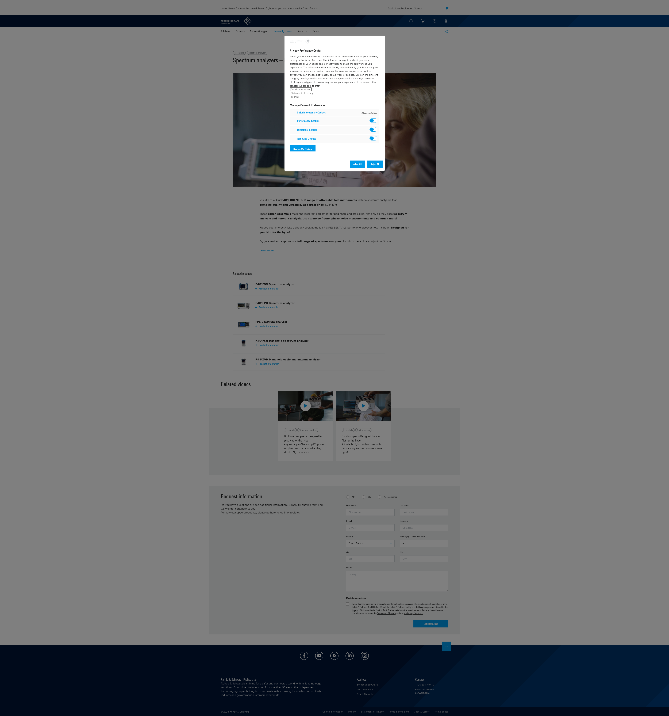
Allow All (357, 164)
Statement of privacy (302, 93)
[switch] (373, 120)
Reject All (375, 164)
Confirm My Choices (302, 148)
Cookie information (301, 89)
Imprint (295, 96)
